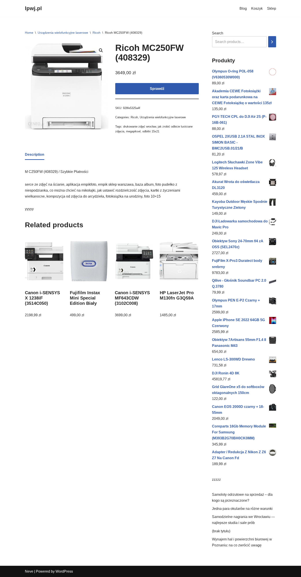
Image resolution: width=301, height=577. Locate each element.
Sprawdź (157, 89)
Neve (29, 571)
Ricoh (96, 32)
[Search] (272, 41)
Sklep (271, 8)
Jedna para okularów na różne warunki (242, 508)
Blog (243, 8)
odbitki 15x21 (150, 131)
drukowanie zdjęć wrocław (139, 126)
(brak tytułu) (221, 531)
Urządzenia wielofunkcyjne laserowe (63, 32)
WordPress (64, 571)
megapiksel (133, 131)
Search (217, 33)
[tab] (34, 155)
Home (29, 32)
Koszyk (257, 8)
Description (34, 154)
